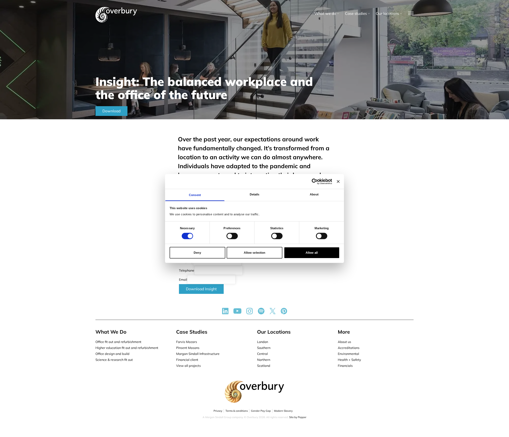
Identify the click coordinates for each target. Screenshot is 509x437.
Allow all (312, 252)
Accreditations (348, 348)
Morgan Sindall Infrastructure (198, 354)
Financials (345, 366)
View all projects (188, 366)
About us (344, 342)
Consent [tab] (195, 195)
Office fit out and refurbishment (118, 342)
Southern (263, 348)
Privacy (218, 410)
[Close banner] (338, 181)
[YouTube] (237, 311)
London (262, 342)
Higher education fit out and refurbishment (126, 348)
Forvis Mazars (186, 342)
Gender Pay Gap (261, 410)
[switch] (232, 236)
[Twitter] (272, 311)
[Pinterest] (284, 311)
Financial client (187, 360)
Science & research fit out (114, 360)
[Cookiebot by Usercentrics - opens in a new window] (314, 181)
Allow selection (254, 252)
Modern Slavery (283, 410)
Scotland (263, 366)
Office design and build (112, 354)
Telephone (186, 270)
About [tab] (314, 194)
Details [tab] (254, 194)
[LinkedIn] (225, 311)
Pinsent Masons (187, 348)
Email (183, 280)
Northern (263, 360)
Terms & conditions (236, 410)
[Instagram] (249, 311)
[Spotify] (261, 311)
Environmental (348, 354)
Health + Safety (349, 360)
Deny (197, 252)
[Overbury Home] (116, 8)
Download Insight (201, 288)
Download (111, 111)
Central (262, 354)
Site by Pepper (297, 417)
